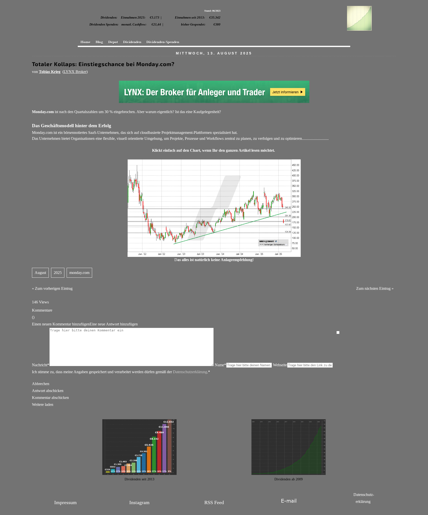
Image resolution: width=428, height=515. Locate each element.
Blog (99, 42)
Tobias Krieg (49, 72)
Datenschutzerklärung (190, 372)
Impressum (65, 502)
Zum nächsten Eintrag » (375, 288)
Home (85, 42)
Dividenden (132, 42)
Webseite (280, 365)
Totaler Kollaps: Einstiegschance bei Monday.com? (103, 64)
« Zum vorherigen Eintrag (52, 288)
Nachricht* (40, 365)
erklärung (363, 501)
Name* (220, 365)
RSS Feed (214, 502)
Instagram (139, 502)
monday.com (79, 272)
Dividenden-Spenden (162, 42)
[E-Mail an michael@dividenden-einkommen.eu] (289, 506)
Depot (113, 42)
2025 (58, 272)
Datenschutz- (363, 494)
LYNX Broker (75, 72)
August (40, 272)
